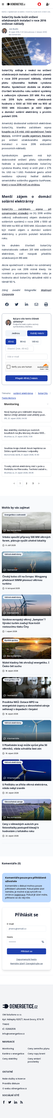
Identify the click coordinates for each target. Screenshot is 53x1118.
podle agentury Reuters (36, 136)
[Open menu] (3, 4)
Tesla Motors (9, 398)
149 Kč (35, 341)
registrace (19, 894)
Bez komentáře (15, 35)
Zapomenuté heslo (26, 959)
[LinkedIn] (17, 1102)
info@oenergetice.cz (13, 1033)
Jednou (16, 333)
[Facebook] (5, 1102)
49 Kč (11, 341)
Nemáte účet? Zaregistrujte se (26, 963)
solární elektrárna (23, 393)
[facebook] (7, 304)
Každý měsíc (37, 333)
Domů (4, 12)
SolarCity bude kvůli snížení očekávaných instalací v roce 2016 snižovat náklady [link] (38, 12)
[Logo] (15, 4)
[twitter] (16, 304)
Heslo (10, 937)
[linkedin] (26, 304)
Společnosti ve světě (16, 12)
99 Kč (23, 341)
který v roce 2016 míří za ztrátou (21, 184)
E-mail (10, 923)
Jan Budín (13, 29)
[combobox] (26, 404)
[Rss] (23, 1102)
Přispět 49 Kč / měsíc (26, 378)
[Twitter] (11, 1102)
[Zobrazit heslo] (43, 942)
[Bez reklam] (39, 4)
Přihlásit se (26, 951)
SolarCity (43, 393)
